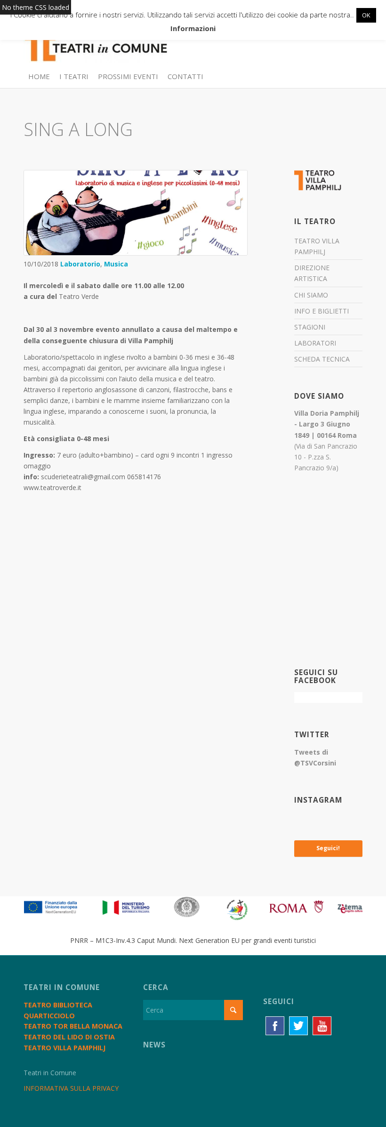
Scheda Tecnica (322, 358)
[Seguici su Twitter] (298, 1025)
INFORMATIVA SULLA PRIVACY (71, 1088)
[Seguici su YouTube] (322, 1025)
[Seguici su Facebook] (274, 1025)
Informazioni (193, 28)
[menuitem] (39, 76)
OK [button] (366, 15)
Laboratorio (80, 263)
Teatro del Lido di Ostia (69, 1036)
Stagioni (309, 326)
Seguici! (328, 848)
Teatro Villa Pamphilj (316, 246)
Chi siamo (311, 294)
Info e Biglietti (321, 310)
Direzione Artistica (312, 273)
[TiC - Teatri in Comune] (96, 43)
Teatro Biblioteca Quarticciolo (58, 1010)
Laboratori (315, 342)
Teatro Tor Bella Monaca (73, 1026)
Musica (116, 263)
